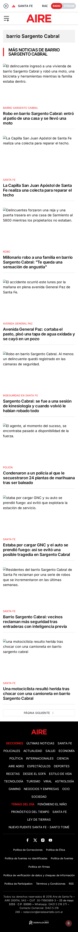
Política (16, 758)
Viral (47, 781)
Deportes (62, 766)
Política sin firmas (39, 866)
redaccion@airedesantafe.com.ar (43, 911)
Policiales (11, 751)
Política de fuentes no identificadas (26, 858)
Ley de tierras (39, 819)
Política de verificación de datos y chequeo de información (39, 875)
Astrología (64, 781)
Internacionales (40, 758)
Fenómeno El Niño (52, 804)
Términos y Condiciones (50, 883)
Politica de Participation (18, 883)
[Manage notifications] (68, 923)
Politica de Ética (55, 849)
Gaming (15, 789)
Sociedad (39, 797)
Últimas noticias (40, 743)
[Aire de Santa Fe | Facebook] (27, 840)
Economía (67, 751)
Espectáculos (39, 766)
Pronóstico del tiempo (30, 812)
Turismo (33, 781)
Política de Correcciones (28, 849)
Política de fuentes (62, 858)
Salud (50, 751)
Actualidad (32, 751)
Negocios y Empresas (41, 789)
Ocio (66, 789)
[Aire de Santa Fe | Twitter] (35, 840)
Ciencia (63, 758)
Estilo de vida (60, 774)
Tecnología (13, 781)
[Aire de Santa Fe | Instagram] (43, 840)
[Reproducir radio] (6, 6)
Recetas (13, 774)
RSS (71, 883)
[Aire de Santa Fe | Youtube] (50, 840)
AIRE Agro (16, 766)
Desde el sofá (34, 774)
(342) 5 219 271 (57, 904)
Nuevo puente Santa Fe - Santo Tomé (39, 827)
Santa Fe (65, 743)
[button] (12, 18)
